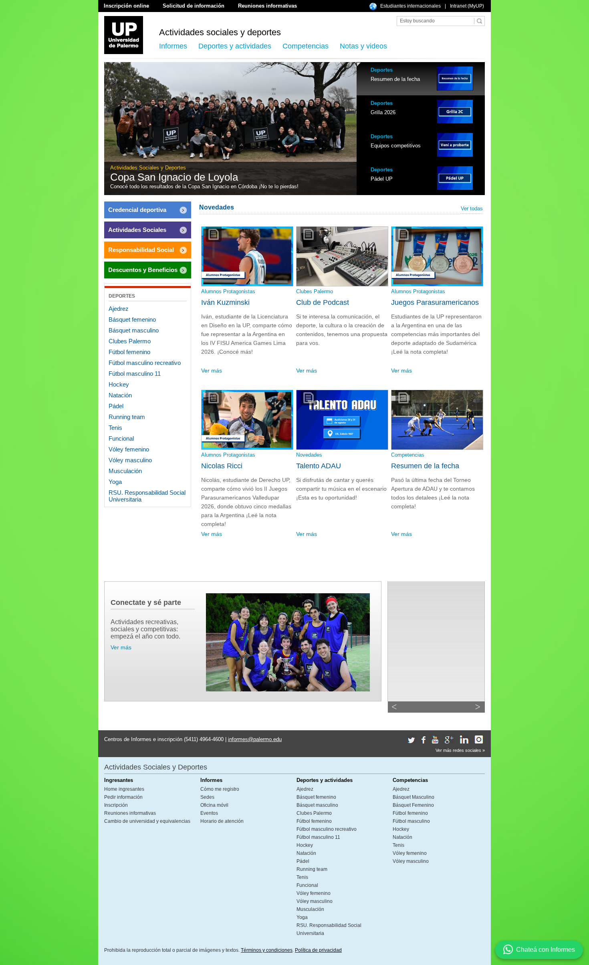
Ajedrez (119, 308)
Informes (173, 46)
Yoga (115, 481)
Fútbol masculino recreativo (145, 362)
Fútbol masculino (411, 821)
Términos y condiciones (266, 950)
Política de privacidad (318, 950)
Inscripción (116, 805)
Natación (120, 395)
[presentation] (421, 78)
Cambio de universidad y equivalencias (147, 821)
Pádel (116, 406)
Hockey (119, 384)
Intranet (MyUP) (467, 6)
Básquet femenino (132, 319)
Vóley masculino (130, 460)
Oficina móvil (214, 805)
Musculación (125, 470)
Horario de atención (222, 821)
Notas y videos (363, 46)
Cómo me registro (219, 789)
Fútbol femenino (129, 352)
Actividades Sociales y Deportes (155, 767)
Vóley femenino (129, 449)
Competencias (305, 46)
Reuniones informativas (267, 6)
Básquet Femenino (413, 805)
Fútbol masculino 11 (135, 373)
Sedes (207, 797)
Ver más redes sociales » (460, 750)
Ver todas (472, 208)
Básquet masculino (134, 330)
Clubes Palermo (130, 341)
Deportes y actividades (234, 46)
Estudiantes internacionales (410, 6)
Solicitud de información (193, 6)
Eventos (209, 813)
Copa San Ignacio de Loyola (174, 177)
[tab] (421, 78)
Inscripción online (126, 6)
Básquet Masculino (413, 797)
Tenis (115, 427)
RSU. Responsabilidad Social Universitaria (147, 496)
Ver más (211, 370)
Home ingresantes (124, 789)
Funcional (121, 438)
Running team (127, 416)
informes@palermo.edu (255, 739)
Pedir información (123, 797)
